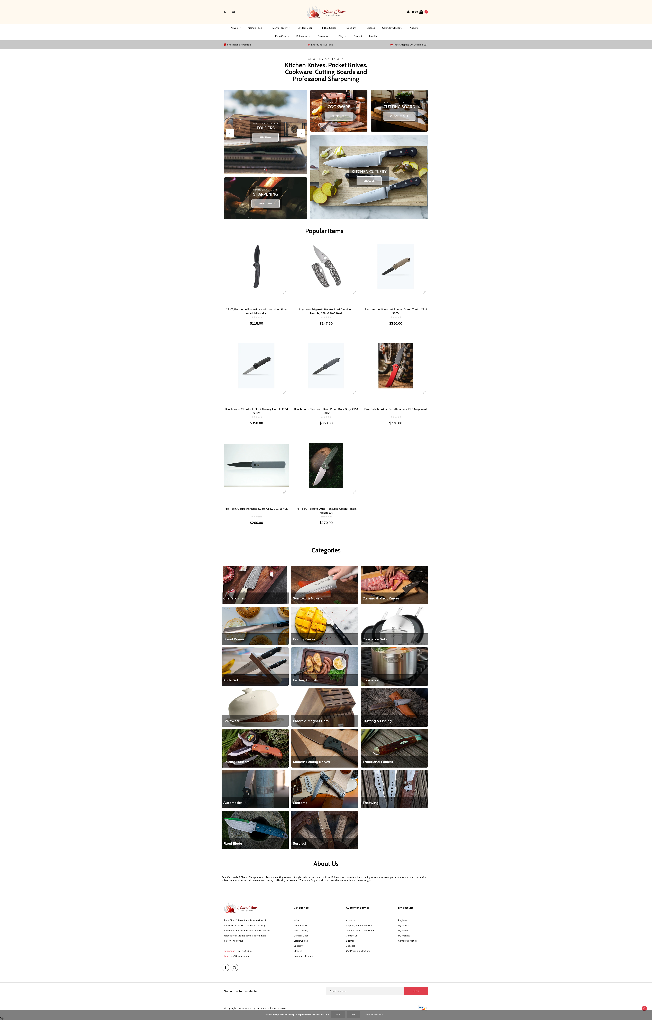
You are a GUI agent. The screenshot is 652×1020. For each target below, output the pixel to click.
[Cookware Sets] (394, 625)
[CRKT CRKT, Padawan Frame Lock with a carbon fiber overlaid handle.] (256, 266)
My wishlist (404, 935)
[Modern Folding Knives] (324, 748)
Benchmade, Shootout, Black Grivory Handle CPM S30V (256, 411)
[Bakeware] (255, 707)
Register (402, 920)
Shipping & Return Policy (359, 925)
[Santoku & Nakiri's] (324, 584)
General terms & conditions (360, 930)
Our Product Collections (358, 951)
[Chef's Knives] (255, 584)
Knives (234, 27)
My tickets (403, 930)
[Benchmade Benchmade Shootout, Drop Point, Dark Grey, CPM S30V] (326, 365)
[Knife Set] (255, 666)
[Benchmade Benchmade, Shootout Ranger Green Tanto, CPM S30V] (395, 266)
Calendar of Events (392, 27)
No (353, 1015)
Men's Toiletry (280, 27)
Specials (350, 945)
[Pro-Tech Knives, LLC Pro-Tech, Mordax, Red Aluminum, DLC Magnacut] (395, 365)
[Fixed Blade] (255, 829)
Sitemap (350, 940)
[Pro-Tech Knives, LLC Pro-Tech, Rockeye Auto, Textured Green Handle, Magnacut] (326, 465)
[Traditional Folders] (394, 748)
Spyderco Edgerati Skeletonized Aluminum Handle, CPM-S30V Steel (326, 311)
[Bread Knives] (255, 625)
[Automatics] (255, 789)
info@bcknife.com (239, 956)
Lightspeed (261, 1008)
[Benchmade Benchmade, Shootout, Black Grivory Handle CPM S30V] (256, 365)
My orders (403, 925)
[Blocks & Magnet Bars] (324, 707)
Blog (341, 36)
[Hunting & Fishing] (394, 707)
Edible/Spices (329, 27)
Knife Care (280, 36)
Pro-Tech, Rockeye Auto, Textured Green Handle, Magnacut (326, 510)
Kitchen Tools (255, 27)
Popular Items (324, 231)
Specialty (351, 27)
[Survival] (324, 829)
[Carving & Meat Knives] (394, 584)
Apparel (414, 27)
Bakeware (301, 36)
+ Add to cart (254, 336)
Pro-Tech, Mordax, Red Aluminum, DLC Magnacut (395, 409)
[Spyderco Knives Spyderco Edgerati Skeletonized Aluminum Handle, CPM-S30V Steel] (326, 266)
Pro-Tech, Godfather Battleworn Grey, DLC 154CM (256, 508)
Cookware (323, 36)
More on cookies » (374, 1015)
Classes (371, 27)
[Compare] (233, 12)
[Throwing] (394, 789)
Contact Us (351, 935)
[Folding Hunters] (255, 748)
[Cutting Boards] (324, 666)
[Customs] (324, 789)
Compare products (408, 940)
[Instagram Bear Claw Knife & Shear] (234, 967)
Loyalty (373, 36)
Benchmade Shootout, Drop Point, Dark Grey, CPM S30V (326, 411)
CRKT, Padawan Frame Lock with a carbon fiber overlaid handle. (256, 311)
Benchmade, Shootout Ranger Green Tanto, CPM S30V (396, 311)
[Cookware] (394, 666)
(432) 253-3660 (244, 951)
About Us (351, 920)
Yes (338, 1015)
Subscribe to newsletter (241, 991)
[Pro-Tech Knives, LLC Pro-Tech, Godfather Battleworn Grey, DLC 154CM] (256, 465)
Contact (358, 36)
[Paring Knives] (324, 625)
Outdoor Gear (305, 27)
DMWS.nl (283, 1008)
